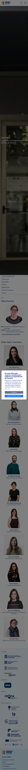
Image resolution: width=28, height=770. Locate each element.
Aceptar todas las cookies (14, 396)
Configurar (14, 392)
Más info (7, 388)
